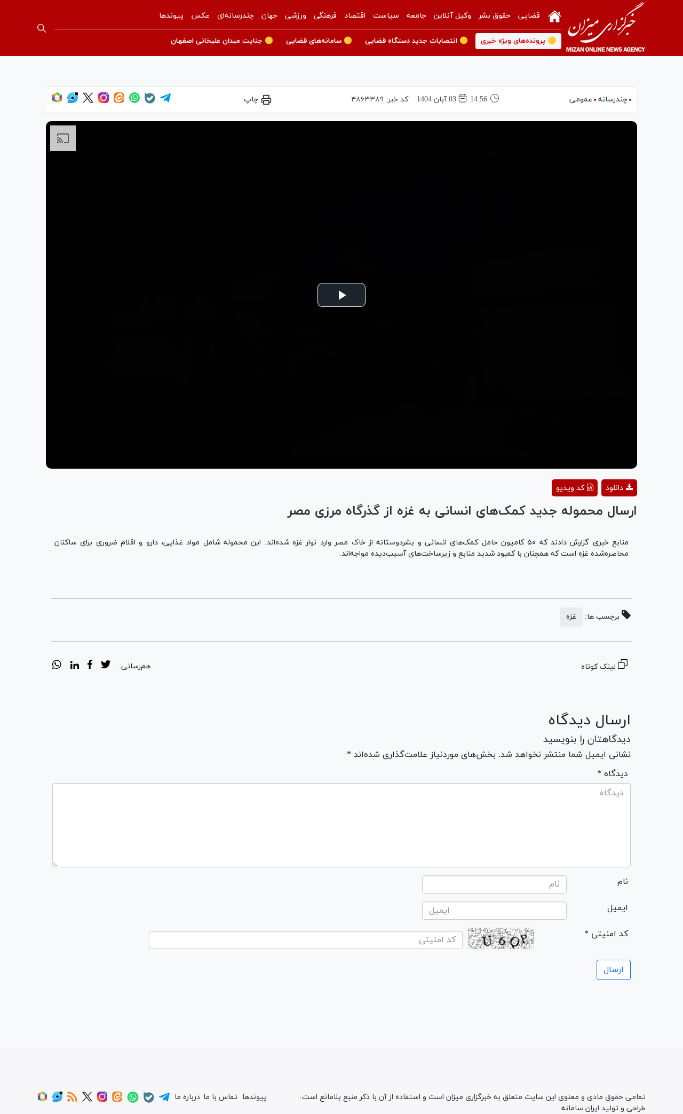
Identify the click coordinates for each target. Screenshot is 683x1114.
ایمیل (617, 908)
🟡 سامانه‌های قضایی (319, 41)
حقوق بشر (495, 16)
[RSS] (72, 1100)
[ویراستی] (72, 101)
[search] (41, 28)
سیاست (386, 16)
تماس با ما (220, 1097)
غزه (571, 617)
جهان (269, 16)
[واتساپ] (134, 101)
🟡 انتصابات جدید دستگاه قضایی (416, 41)
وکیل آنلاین (452, 16)
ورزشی (295, 16)
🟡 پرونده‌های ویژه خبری (518, 41)
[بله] (150, 102)
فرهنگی (325, 16)
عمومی (580, 99)
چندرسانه (613, 99)
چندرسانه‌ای (235, 16)
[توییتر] (88, 101)
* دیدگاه (612, 774)
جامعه (416, 16)
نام (622, 882)
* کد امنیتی (606, 934)
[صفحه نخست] (554, 15)
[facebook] (90, 666)
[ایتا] (119, 101)
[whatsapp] (56, 666)
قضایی (529, 16)
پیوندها (171, 16)
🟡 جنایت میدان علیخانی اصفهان (222, 41)
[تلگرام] (165, 101)
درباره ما (187, 1097)
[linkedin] (74, 666)
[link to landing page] (606, 28)
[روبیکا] (57, 101)
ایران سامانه (580, 1108)
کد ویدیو (570, 488)
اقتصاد (355, 16)
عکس (200, 16)
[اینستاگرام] (103, 101)
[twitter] (105, 666)
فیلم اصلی (600, 516)
